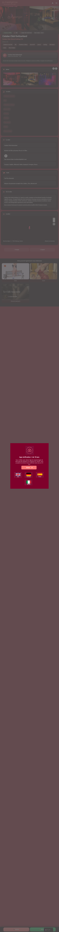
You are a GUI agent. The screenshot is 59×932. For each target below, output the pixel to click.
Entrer (28, 467)
